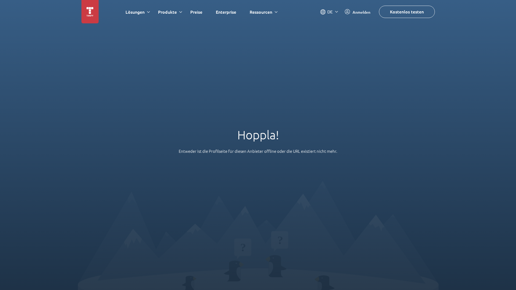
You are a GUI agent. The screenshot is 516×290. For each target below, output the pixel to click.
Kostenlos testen (407, 11)
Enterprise (226, 12)
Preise (196, 12)
